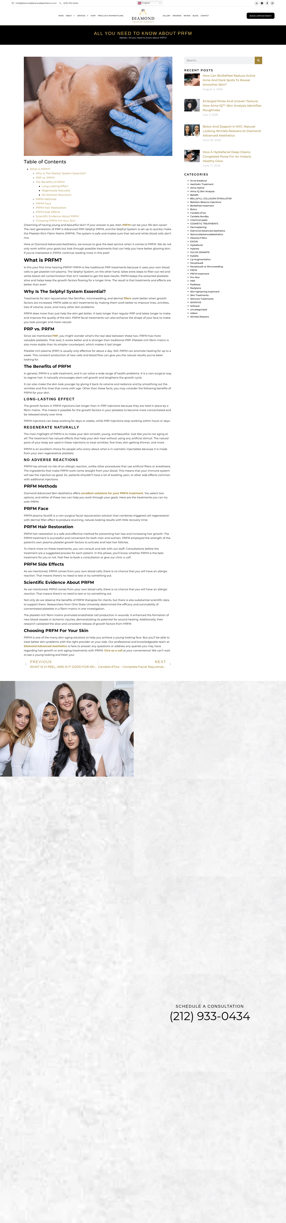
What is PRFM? (40, 169)
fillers (127, 298)
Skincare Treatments (202, 298)
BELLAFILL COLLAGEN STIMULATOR (211, 198)
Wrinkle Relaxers (199, 316)
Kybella (194, 255)
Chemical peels (198, 220)
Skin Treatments (199, 295)
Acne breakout (198, 180)
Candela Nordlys (199, 216)
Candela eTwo (198, 212)
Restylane (195, 288)
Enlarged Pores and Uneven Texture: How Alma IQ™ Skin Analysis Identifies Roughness (232, 105)
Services (81, 16)
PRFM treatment (199, 273)
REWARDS (177, 16)
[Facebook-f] (267, 3)
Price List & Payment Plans (110, 16)
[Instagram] (272, 3)
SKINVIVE (195, 302)
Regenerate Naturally (56, 190)
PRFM (126, 225)
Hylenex (194, 248)
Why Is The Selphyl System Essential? (61, 173)
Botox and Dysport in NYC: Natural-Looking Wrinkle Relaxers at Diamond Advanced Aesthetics (232, 131)
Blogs (195, 16)
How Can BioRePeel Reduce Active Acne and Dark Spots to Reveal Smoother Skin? (229, 80)
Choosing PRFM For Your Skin (56, 220)
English (145, 3)
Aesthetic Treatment (201, 184)
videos (194, 313)
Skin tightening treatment (204, 291)
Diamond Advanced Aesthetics (45, 646)
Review (187, 16)
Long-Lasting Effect (55, 186)
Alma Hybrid (197, 187)
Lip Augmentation (200, 259)
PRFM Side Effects (48, 212)
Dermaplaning (198, 227)
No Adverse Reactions (56, 194)
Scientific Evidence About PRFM (57, 216)
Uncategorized (198, 309)
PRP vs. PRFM (45, 177)
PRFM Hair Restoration (51, 207)
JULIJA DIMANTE (200, 252)
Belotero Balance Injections (205, 202)
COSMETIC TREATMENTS (204, 223)
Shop (93, 16)
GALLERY (166, 16)
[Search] (258, 60)
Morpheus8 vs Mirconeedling (206, 266)
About (69, 16)
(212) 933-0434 (209, 1016)
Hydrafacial (196, 245)
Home (61, 16)
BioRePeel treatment (202, 205)
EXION (194, 241)
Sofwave (195, 306)
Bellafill (194, 195)
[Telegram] (262, 3)
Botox (193, 209)
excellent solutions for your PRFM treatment (112, 493)
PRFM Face (43, 203)
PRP (55, 335)
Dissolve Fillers (198, 237)
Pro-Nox (195, 277)
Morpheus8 (196, 263)
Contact (205, 16)
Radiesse (195, 284)
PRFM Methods (46, 199)
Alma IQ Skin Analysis (202, 191)
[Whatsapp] (256, 3)
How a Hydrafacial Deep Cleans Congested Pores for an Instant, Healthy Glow (227, 156)
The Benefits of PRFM (50, 182)
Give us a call (113, 650)
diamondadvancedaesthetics (206, 234)
